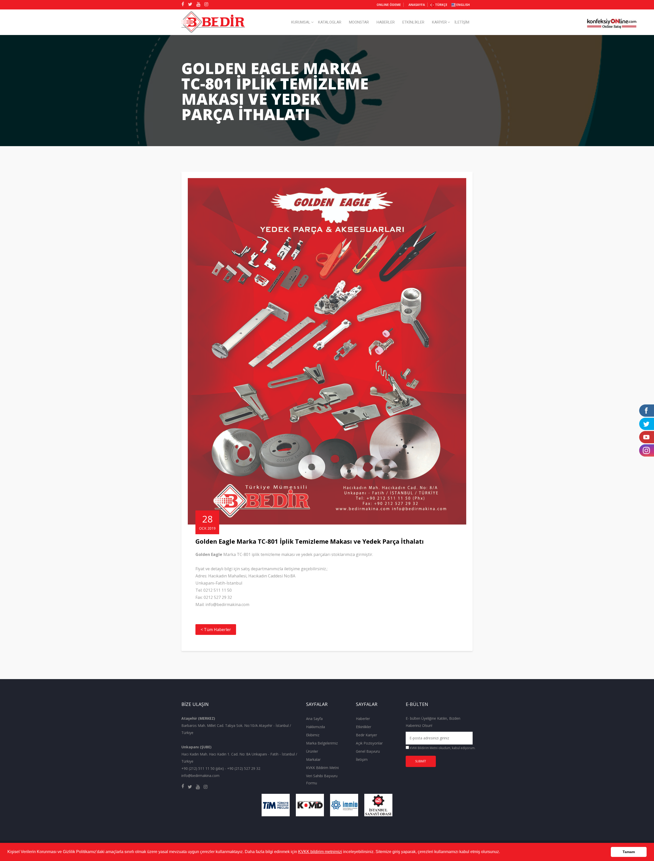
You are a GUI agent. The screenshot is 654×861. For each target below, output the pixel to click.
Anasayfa (416, 5)
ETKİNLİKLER (413, 22)
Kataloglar (329, 22)
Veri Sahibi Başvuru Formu (321, 779)
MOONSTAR (359, 22)
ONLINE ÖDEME (389, 5)
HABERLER (386, 22)
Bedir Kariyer (366, 734)
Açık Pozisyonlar (369, 743)
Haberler (363, 718)
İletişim (362, 759)
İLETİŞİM (461, 22)
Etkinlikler (363, 726)
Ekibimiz (312, 734)
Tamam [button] (629, 852)
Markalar (313, 759)
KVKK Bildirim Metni (322, 767)
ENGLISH (463, 5)
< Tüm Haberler (216, 629)
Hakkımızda (315, 726)
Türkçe (440, 5)
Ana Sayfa (314, 718)
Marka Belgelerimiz (322, 743)
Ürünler (312, 751)
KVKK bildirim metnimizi (320, 852)
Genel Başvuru (368, 751)
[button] (502, 852)
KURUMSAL (300, 22)
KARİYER (439, 22)
